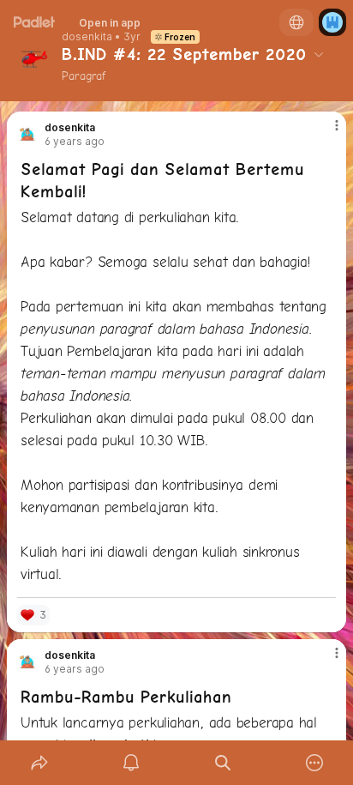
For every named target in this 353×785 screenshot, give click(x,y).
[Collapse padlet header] (319, 54)
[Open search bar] (222, 763)
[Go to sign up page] (332, 22)
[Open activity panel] (130, 763)
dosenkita (87, 37)
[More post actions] (325, 132)
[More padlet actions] (314, 763)
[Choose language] (296, 22)
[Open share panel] (39, 763)
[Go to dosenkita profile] (27, 134)
